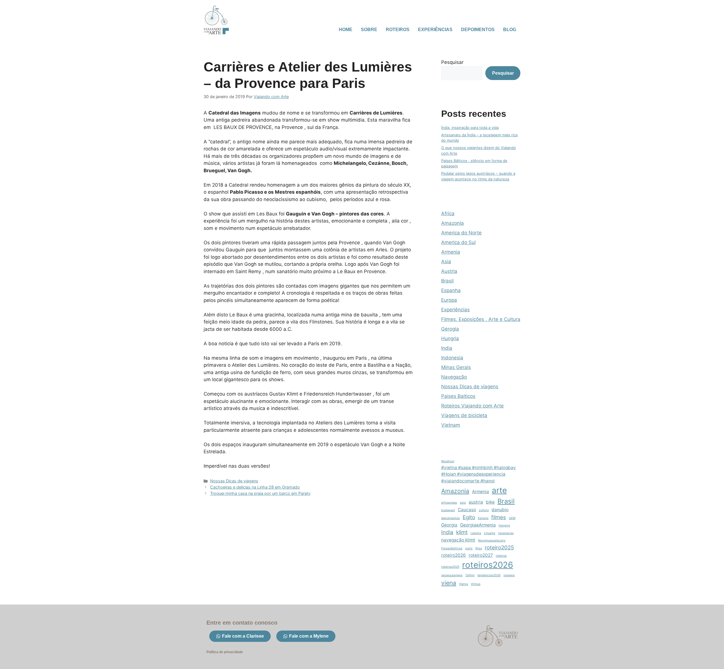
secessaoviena (451, 575)
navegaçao (506, 533)
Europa (449, 300)
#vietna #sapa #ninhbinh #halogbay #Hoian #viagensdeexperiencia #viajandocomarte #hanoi (478, 474)
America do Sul (458, 242)
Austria (449, 271)
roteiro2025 (499, 547)
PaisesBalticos (451, 548)
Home (345, 29)
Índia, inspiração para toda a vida (470, 127)
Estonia (483, 518)
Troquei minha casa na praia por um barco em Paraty (260, 493)
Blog (509, 29)
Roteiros (398, 29)
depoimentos (450, 518)
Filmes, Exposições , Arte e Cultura (480, 319)
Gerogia (450, 329)
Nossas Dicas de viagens (234, 480)
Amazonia (452, 223)
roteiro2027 (481, 555)
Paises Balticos (458, 396)
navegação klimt (458, 540)
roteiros (501, 556)
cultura (484, 510)
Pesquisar (452, 62)
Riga (478, 548)
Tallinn (470, 575)
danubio (500, 509)
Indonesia (452, 358)
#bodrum (447, 461)
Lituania (489, 533)
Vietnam (450, 425)
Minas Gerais (456, 367)
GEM (512, 518)
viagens (509, 575)
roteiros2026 (487, 565)
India (446, 348)
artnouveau (449, 502)
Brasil (447, 281)
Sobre (369, 29)
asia (463, 502)
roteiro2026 (453, 555)
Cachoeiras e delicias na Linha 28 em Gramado (255, 487)
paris (469, 548)
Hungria (450, 338)
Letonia (476, 533)
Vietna (463, 584)
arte (499, 490)
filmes (498, 517)
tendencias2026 (489, 575)
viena (448, 582)
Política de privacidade (224, 652)
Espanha (451, 290)
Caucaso (467, 509)
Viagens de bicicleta (464, 415)
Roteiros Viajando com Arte (472, 406)
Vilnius (475, 584)
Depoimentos (478, 29)
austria (476, 502)
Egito (469, 517)
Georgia (449, 525)
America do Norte (461, 233)
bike (490, 502)
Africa (447, 213)
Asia (446, 261)
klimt (462, 532)
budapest (448, 510)
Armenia (450, 252)
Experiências (435, 29)
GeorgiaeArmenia (478, 525)
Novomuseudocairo (491, 540)
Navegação (454, 377)
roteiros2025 (450, 567)
